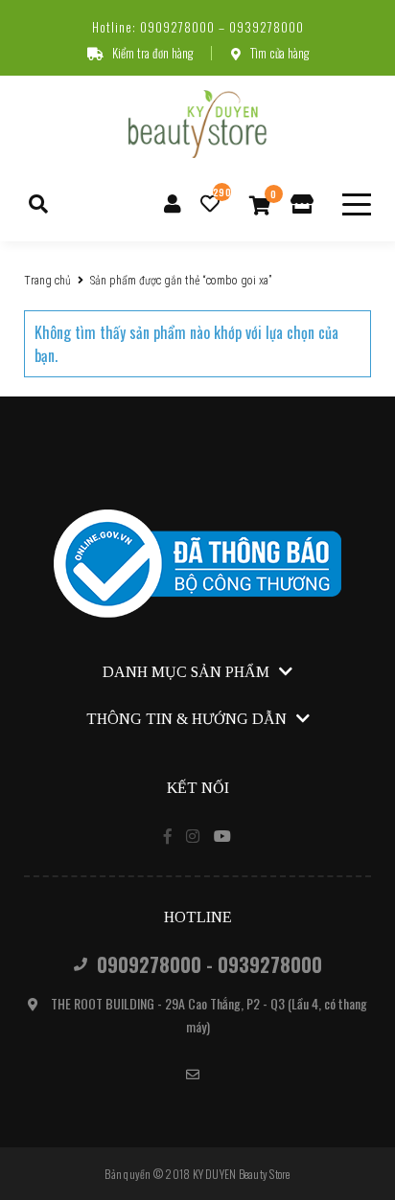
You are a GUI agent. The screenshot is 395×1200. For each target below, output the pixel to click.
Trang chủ (47, 280)
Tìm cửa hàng (279, 52)
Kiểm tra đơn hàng (152, 52)
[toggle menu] (356, 204)
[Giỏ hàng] (260, 204)
